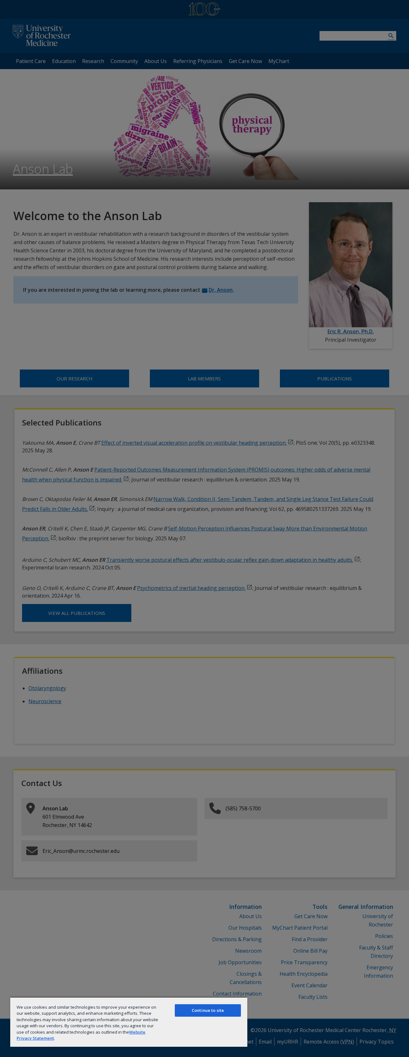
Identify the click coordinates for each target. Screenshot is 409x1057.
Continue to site (208, 1010)
